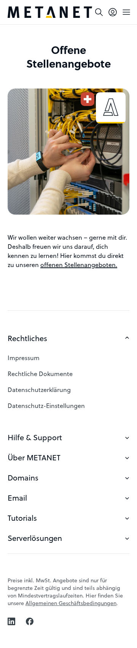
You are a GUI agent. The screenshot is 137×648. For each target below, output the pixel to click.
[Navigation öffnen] (126, 12)
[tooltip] (112, 12)
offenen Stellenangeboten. (78, 264)
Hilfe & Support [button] (35, 437)
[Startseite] (50, 12)
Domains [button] (23, 477)
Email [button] (17, 498)
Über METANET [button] (34, 457)
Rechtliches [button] (27, 338)
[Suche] (99, 12)
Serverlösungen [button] (35, 538)
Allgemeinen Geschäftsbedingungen (70, 603)
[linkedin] (11, 621)
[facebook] (29, 621)
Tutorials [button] (22, 518)
